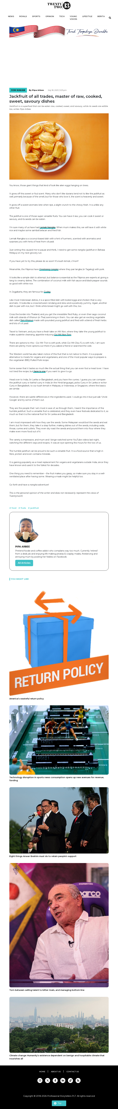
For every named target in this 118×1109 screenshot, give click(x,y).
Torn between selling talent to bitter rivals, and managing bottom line (46, 990)
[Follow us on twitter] (47, 1080)
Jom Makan (18, 90)
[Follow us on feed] (78, 1080)
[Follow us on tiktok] (70, 1080)
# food (13, 508)
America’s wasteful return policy (26, 698)
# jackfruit (33, 508)
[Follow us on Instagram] (39, 1080)
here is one (39, 371)
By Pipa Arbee (36, 90)
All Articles (24, 563)
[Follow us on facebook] (55, 1080)
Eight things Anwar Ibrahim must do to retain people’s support (42, 856)
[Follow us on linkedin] (62, 1080)
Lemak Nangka (47, 227)
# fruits (22, 508)
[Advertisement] (59, 63)
